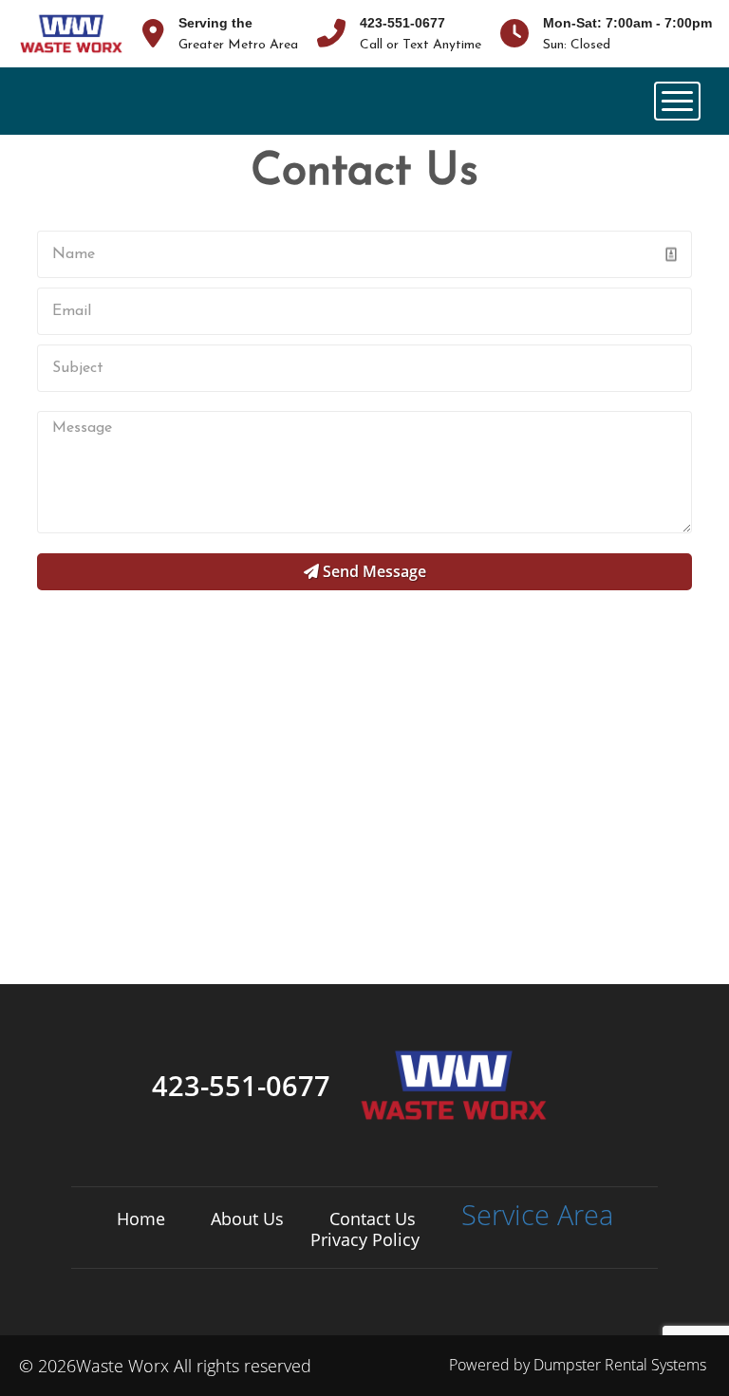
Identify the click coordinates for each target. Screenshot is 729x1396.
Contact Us (372, 1218)
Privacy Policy (365, 1239)
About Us (247, 1218)
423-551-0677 (402, 22)
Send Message (372, 571)
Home (141, 1218)
